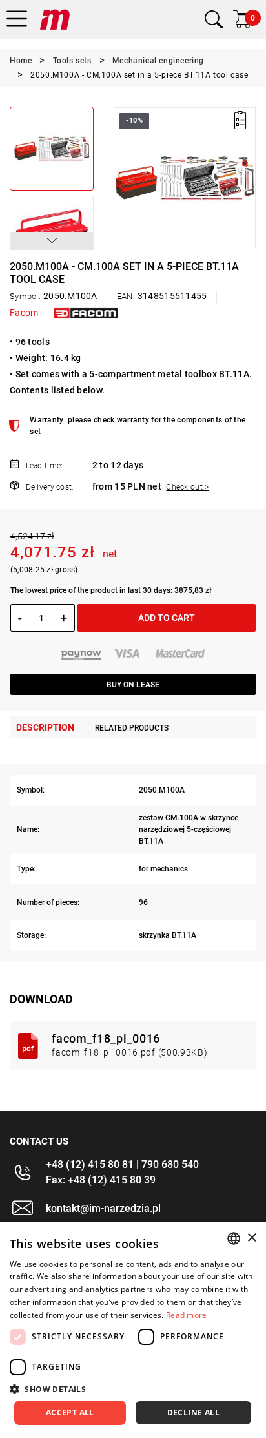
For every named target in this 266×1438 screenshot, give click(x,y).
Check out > (187, 487)
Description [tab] (45, 727)
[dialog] (133, 1330)
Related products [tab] (132, 728)
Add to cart (166, 617)
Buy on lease (133, 684)
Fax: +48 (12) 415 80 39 (101, 1180)
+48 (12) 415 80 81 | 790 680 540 (122, 1164)
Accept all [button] (70, 1412)
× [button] (251, 1238)
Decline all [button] (193, 1412)
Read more (186, 1314)
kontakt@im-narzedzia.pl (103, 1208)
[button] (52, 241)
